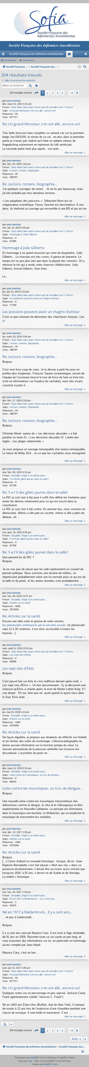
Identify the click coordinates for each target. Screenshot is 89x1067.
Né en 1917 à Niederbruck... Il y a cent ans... (33, 898)
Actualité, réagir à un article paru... (29, 475)
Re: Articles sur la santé (21, 616)
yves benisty (13, 100)
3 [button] (52, 93)
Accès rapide (4, 54)
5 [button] (62, 93)
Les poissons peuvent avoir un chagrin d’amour (34, 298)
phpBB (33, 1057)
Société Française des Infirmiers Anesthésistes (36, 54)
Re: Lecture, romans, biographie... (29, 184)
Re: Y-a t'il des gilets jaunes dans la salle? (35, 492)
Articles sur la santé (20, 602)
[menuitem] (85, 66)
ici (3, 320)
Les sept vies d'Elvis (20, 655)
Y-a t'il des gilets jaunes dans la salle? (29, 479)
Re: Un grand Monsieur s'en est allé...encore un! (41, 124)
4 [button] (57, 93)
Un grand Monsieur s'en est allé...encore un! (33, 110)
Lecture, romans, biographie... (25, 170)
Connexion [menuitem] (86, 54)
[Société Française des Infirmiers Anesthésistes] (44, 22)
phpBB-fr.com (50, 1064)
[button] (36, 92)
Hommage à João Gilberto (23, 234)
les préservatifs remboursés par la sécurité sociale (33, 625)
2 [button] (47, 93)
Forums (70, 54)
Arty (30, 1061)
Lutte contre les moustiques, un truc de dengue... (35, 775)
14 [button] (71, 93)
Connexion (28, 60)
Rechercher (10, 60)
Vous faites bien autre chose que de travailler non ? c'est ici (42, 107)
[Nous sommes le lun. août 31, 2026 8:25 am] (79, 66)
